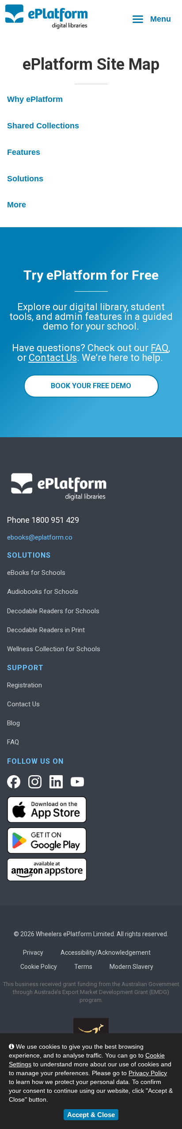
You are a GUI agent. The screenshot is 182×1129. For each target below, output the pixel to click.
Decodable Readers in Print (46, 630)
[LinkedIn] (56, 781)
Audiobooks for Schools (42, 591)
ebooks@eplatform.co (39, 537)
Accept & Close (91, 1114)
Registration (24, 685)
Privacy (33, 952)
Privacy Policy (148, 1072)
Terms (83, 966)
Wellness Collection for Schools (53, 649)
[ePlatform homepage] (91, 17)
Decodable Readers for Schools (53, 611)
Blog (13, 723)
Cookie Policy (38, 966)
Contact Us (23, 704)
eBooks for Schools (36, 572)
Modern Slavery (131, 966)
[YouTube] (77, 781)
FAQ (13, 742)
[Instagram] (35, 781)
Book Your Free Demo (91, 386)
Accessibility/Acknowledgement (106, 952)
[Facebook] (13, 781)
